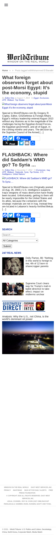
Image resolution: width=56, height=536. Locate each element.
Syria (26, 172)
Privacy (7, 490)
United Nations (19, 174)
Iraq (48, 170)
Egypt (36, 98)
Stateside (19, 172)
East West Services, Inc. (41, 487)
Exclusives (44, 98)
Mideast (10, 100)
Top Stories (20, 100)
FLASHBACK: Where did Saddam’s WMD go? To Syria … (25, 159)
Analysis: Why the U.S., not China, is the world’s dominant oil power (25, 318)
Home (5, 70)
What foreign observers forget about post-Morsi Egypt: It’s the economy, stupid (27, 85)
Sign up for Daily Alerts (35, 490)
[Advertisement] (28, 32)
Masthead (17, 490)
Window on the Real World (16, 487)
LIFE (4, 100)
